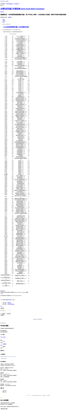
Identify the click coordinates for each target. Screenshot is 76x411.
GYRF (1, 293)
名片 (3, 22)
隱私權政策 (44, 395)
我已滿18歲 (3, 408)
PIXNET (29, 395)
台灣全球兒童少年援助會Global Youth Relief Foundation (22, 9)
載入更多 (2, 308)
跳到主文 (2, 11)
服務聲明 (48, 395)
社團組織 (9, 17)
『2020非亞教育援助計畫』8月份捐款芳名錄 (16, 27)
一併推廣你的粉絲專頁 (3, 358)
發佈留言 (2, 315)
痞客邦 (7, 299)
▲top (1, 306)
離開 (6, 408)
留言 (10, 299)
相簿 (3, 19)
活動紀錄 (9, 302)
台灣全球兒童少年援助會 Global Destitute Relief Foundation (8, 356)
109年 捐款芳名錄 (10, 304)
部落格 (4, 20)
